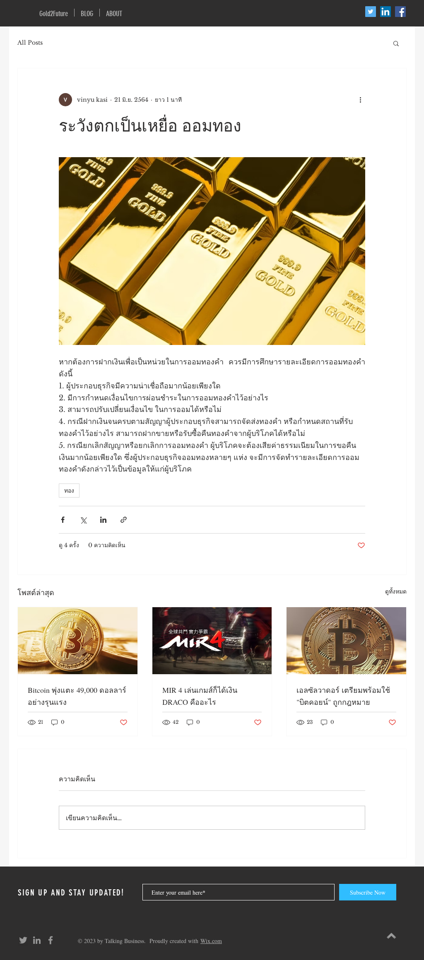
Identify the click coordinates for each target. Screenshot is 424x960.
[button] (396, 43)
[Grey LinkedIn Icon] (36, 940)
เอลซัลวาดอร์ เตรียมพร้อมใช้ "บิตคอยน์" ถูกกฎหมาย (343, 696)
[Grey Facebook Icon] (50, 940)
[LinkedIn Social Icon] (385, 11)
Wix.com (211, 941)
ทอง (69, 490)
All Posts (30, 42)
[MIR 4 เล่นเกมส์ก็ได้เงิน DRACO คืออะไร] (212, 640)
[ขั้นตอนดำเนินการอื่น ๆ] (360, 100)
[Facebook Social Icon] (400, 11)
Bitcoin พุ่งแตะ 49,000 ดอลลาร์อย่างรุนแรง (77, 696)
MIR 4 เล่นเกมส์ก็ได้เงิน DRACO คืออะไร (199, 696)
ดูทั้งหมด (396, 591)
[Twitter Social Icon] (370, 11)
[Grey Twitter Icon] (23, 940)
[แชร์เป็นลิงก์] (124, 520)
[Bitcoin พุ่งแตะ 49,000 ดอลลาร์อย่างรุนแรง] (77, 640)
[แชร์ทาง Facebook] (63, 520)
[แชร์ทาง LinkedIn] (103, 520)
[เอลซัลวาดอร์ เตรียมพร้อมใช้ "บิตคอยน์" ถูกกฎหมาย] (346, 640)
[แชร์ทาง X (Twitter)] (83, 520)
